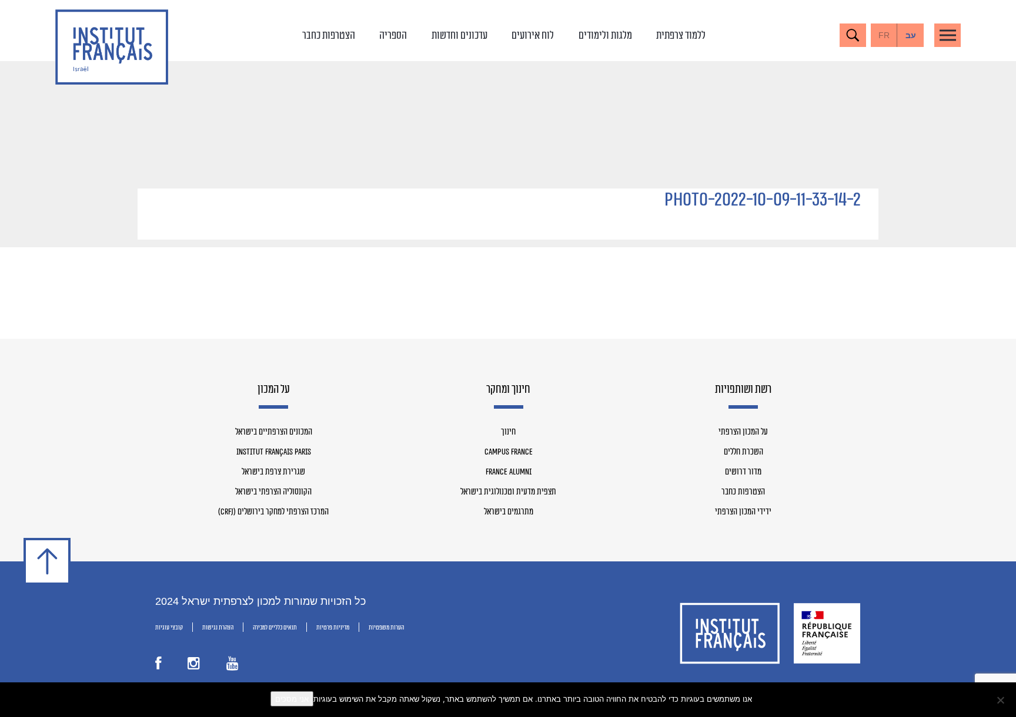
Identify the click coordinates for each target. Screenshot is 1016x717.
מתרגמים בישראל (508, 512)
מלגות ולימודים (605, 35)
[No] (1001, 700)
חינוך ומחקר (508, 389)
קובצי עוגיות (169, 627)
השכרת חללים (743, 452)
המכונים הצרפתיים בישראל (273, 432)
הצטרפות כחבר (328, 35)
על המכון (274, 389)
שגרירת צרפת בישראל (273, 472)
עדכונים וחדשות (459, 35)
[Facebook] (158, 666)
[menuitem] (910, 35)
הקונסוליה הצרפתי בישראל (273, 492)
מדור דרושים (743, 472)
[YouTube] (232, 666)
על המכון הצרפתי (743, 432)
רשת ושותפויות (743, 389)
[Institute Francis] (111, 47)
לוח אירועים (533, 35)
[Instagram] (194, 666)
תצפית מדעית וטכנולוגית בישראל (508, 492)
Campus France (508, 452)
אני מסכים (292, 698)
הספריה (393, 35)
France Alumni (509, 472)
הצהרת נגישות (217, 627)
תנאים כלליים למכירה (275, 627)
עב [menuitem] (910, 35)
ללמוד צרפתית (681, 35)
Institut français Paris (273, 452)
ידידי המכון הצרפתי (743, 512)
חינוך (508, 432)
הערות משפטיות (386, 627)
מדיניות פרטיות (332, 627)
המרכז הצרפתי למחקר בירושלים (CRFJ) (273, 512)
